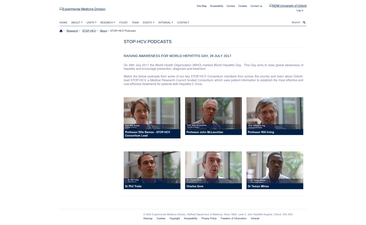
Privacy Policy (209, 218)
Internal (164, 22)
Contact (231, 6)
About (75, 22)
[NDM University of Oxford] (285, 5)
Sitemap (147, 218)
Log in (300, 10)
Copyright (175, 218)
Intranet (255, 218)
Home (63, 22)
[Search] (304, 22)
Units (90, 22)
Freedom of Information (233, 218)
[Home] (61, 30)
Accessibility (216, 6)
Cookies (242, 6)
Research (106, 22)
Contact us (256, 6)
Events (147, 22)
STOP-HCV (89, 30)
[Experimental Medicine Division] (82, 7)
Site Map (202, 6)
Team (135, 22)
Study (123, 22)
